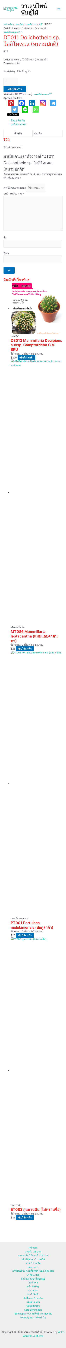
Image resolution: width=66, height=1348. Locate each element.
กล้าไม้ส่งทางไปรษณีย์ (33, 1259)
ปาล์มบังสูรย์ (33, 1274)
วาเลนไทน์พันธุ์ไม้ (34, 9)
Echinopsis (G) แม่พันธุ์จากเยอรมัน (33, 1313)
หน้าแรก (33, 1247)
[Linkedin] (30, 103)
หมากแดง (33, 1290)
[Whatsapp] (33, 109)
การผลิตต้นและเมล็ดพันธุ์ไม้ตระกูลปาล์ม (33, 1270)
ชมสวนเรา (33, 1267)
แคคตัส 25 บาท (33, 1251)
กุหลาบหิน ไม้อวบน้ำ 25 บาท (33, 1255)
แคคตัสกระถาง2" (34, 24)
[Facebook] (19, 103)
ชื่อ (5, 237)
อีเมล (6, 253)
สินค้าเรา (33, 1282)
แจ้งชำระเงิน (33, 1302)
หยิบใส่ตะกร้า (15, 89)
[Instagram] (40, 103)
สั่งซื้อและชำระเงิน (33, 1298)
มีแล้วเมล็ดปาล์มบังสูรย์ (33, 1278)
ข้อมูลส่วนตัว (33, 1305)
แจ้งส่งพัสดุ (33, 1286)
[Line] (23, 109)
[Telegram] (51, 103)
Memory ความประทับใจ (33, 1317)
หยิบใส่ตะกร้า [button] (26, 357)
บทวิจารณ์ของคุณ (14, 193)
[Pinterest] (9, 103)
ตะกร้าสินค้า (33, 1294)
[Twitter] (12, 109)
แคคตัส (19, 24)
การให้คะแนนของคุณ (15, 187)
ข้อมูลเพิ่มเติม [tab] (18, 120)
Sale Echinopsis (33, 1309)
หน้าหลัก (8, 24)
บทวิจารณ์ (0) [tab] (18, 124)
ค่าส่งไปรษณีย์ (33, 1263)
